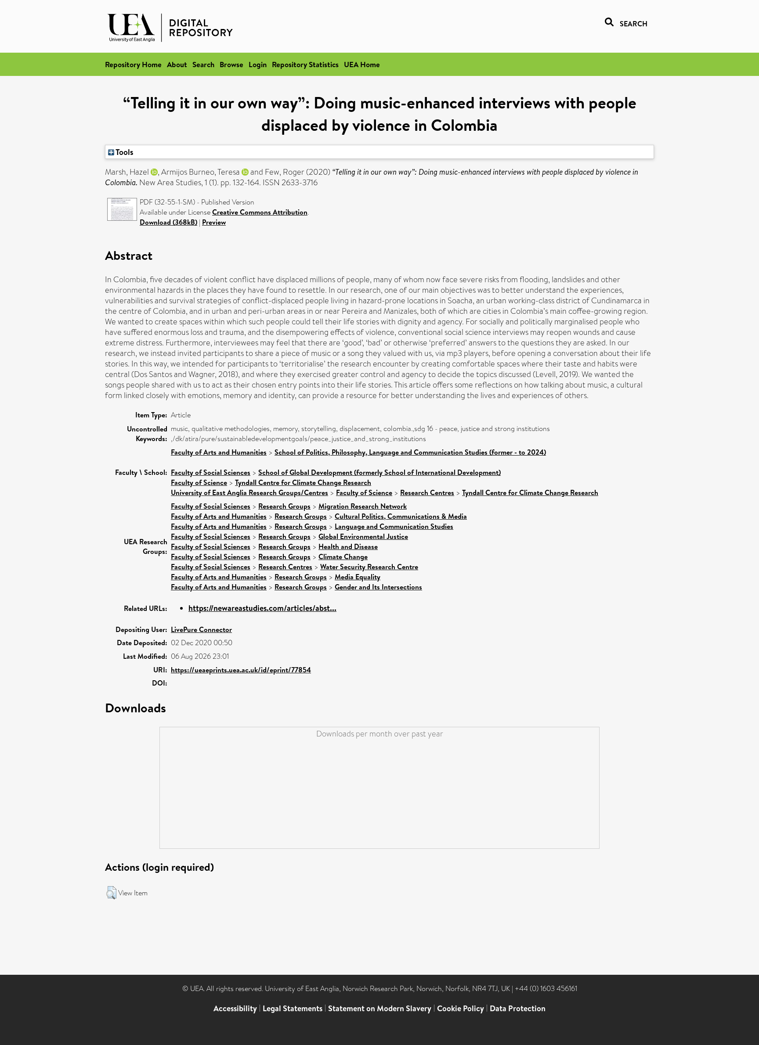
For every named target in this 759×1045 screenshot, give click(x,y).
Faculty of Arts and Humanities (219, 452)
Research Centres (427, 492)
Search (203, 64)
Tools (124, 152)
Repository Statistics (305, 64)
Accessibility (235, 1008)
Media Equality (357, 577)
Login (258, 64)
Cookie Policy (460, 1008)
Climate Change (343, 556)
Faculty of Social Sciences (210, 472)
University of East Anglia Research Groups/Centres (249, 492)
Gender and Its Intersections (378, 587)
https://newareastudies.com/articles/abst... (262, 608)
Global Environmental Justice (363, 536)
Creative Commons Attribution (259, 212)
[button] (111, 892)
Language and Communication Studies (394, 526)
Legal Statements (292, 1008)
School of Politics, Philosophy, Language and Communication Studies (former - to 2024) (410, 452)
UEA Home (362, 64)
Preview (214, 222)
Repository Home (133, 64)
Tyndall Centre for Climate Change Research (303, 482)
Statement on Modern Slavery (379, 1008)
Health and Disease (348, 546)
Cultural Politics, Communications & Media (401, 516)
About (177, 64)
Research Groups (284, 506)
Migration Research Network (362, 506)
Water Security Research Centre (369, 566)
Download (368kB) (168, 222)
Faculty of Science (199, 482)
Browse (231, 64)
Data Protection (518, 1008)
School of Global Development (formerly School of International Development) (379, 472)
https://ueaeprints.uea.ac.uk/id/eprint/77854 (241, 670)
